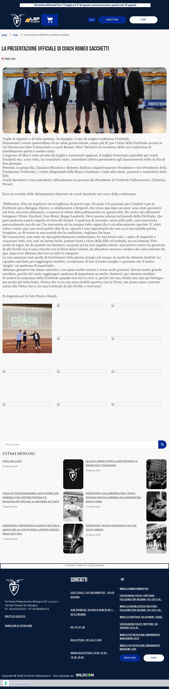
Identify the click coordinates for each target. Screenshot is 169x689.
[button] (122, 579)
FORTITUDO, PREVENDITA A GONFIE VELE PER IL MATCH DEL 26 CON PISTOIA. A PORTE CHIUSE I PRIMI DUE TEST (31, 530)
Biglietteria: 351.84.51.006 (86, 640)
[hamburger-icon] (91, 20)
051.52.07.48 (78, 627)
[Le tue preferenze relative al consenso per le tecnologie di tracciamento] (6, 683)
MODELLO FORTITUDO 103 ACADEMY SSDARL (141, 617)
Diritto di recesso (15, 616)
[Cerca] (162, 444)
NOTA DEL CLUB (11, 461)
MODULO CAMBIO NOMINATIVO (134, 589)
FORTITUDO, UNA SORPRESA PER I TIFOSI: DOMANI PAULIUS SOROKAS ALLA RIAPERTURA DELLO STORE (113, 497)
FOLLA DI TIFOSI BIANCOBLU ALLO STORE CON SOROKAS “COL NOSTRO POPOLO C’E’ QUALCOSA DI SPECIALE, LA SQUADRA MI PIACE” (30, 497)
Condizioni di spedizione (18, 626)
